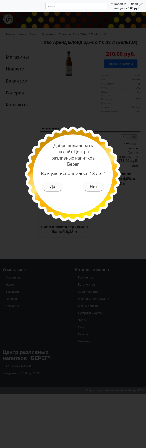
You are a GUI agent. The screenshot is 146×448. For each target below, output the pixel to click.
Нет (93, 186)
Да (52, 186)
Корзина (120, 4)
